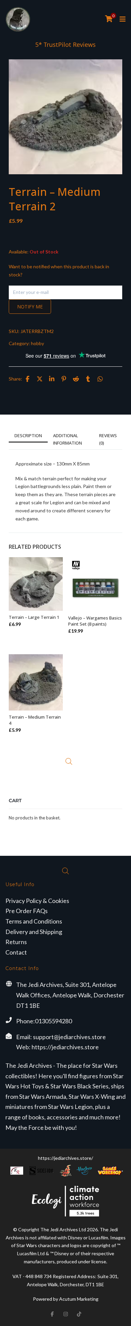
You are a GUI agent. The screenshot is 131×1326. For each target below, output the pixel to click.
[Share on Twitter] (39, 378)
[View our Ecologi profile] (65, 1201)
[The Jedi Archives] (18, 19)
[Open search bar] (69, 761)
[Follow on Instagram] (65, 1314)
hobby (37, 343)
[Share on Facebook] (27, 378)
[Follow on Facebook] (52, 1314)
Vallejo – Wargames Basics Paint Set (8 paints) (95, 621)
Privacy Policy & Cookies (37, 900)
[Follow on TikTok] (79, 1314)
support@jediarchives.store (69, 1037)
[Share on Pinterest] (63, 378)
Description (28, 435)
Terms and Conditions (33, 921)
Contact (16, 952)
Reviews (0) (108, 439)
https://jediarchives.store (65, 1047)
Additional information (67, 439)
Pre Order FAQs (26, 910)
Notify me (30, 306)
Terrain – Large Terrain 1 (34, 617)
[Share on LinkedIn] (51, 378)
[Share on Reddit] (76, 378)
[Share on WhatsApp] (100, 378)
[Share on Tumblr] (88, 378)
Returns (16, 941)
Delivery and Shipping (33, 931)
